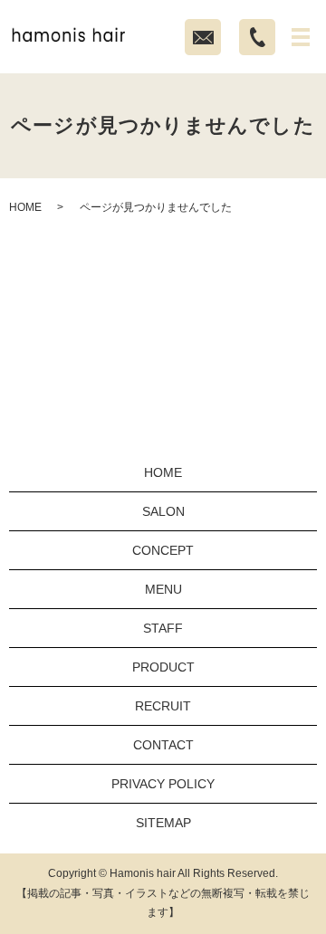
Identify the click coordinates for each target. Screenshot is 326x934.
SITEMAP (163, 822)
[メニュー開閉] (301, 37)
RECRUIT (163, 706)
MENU (163, 589)
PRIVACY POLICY (163, 784)
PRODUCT (163, 667)
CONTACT (163, 745)
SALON (163, 511)
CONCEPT (163, 550)
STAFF (163, 628)
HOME (25, 207)
